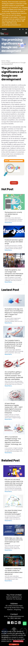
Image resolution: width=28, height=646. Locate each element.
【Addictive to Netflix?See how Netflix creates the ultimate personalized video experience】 (14, 571)
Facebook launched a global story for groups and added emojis (14, 241)
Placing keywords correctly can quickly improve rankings (13, 214)
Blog (8, 61)
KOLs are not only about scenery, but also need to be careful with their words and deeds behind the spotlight (14, 482)
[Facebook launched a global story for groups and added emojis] (14, 231)
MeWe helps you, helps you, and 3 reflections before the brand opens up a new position (14, 540)
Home (3, 61)
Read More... (8, 222)
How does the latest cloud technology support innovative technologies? (13, 512)
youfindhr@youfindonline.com (11, 25)
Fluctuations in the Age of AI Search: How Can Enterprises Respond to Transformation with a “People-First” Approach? (14, 312)
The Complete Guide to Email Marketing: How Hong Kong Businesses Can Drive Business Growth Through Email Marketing (13, 344)
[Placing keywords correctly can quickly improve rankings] (14, 202)
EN (26, 29)
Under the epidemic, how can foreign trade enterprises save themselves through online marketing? (14, 272)
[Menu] (26, 33)
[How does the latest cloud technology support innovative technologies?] (13, 501)
